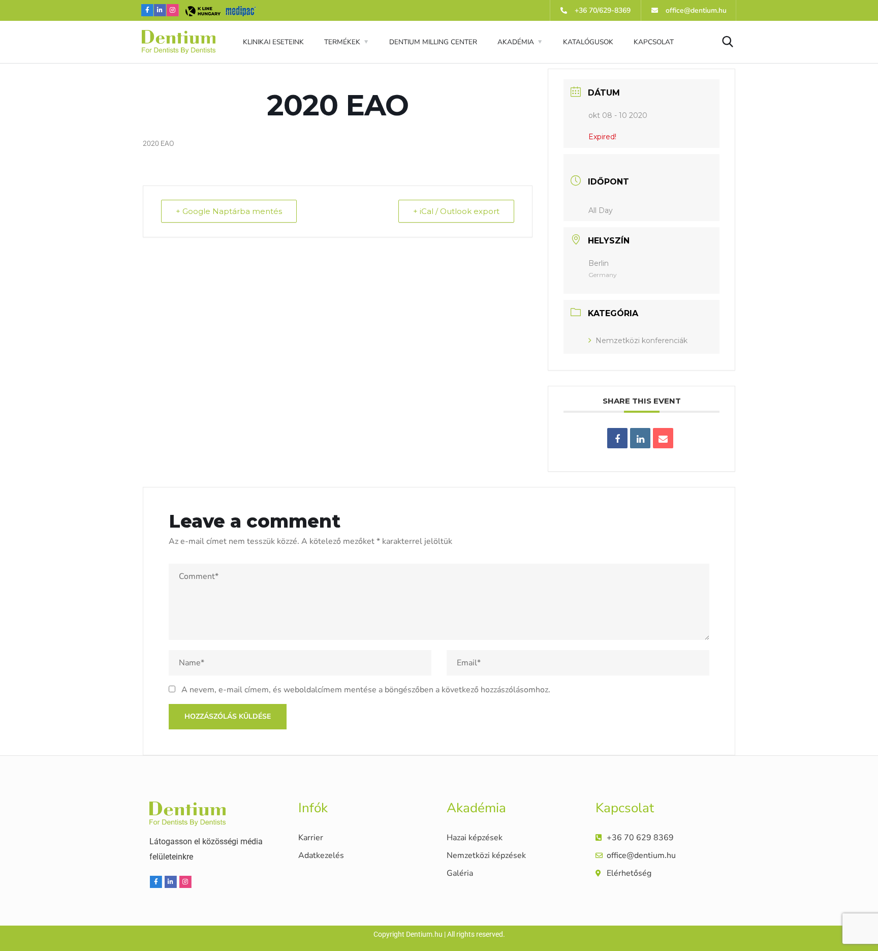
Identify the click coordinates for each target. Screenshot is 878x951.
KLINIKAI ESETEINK (273, 42)
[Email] (663, 438)
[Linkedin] (640, 438)
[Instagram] (173, 10)
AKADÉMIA (515, 42)
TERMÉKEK (342, 42)
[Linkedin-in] (160, 10)
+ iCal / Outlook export (456, 211)
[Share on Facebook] (617, 438)
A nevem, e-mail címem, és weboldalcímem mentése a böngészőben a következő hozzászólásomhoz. (365, 689)
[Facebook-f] (147, 10)
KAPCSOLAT (654, 42)
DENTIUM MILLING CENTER (433, 42)
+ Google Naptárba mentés (229, 211)
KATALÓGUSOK (588, 42)
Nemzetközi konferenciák (641, 340)
